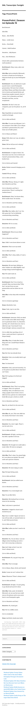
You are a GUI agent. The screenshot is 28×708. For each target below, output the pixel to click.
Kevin (16, 626)
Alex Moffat (8, 623)
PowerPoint (7, 628)
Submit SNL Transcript (9, 664)
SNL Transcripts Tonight (13, 5)
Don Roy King (7, 622)
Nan (3, 628)
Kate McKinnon (11, 626)
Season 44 (13, 628)
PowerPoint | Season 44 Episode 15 (13, 21)
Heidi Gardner (15, 625)
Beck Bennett (15, 623)
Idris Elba (4, 626)
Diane (10, 625)
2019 (20, 622)
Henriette (22, 625)
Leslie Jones (21, 626)
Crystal (7, 625)
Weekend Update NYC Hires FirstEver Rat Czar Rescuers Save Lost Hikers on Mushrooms (15, 683)
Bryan (20, 623)
